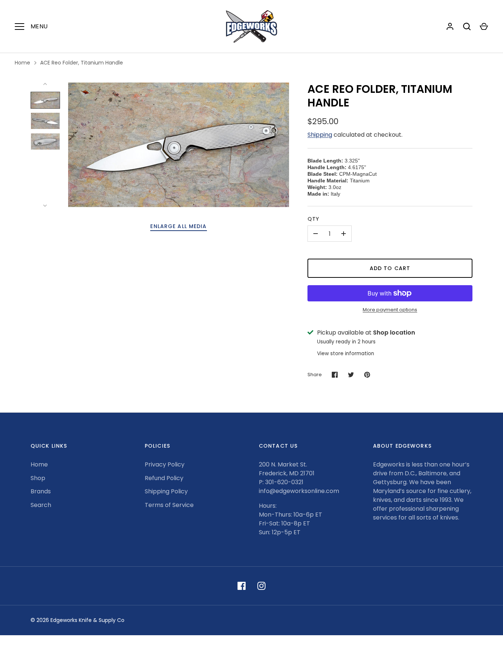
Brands (41, 491)
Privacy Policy (164, 464)
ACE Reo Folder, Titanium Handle (81, 62)
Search (41, 505)
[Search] (467, 26)
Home (22, 62)
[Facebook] (241, 586)
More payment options (390, 309)
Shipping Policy (166, 491)
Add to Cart (390, 268)
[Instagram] (261, 586)
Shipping (319, 134)
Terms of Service (169, 505)
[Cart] (484, 26)
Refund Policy (164, 478)
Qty (313, 219)
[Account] (450, 26)
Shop (38, 478)
